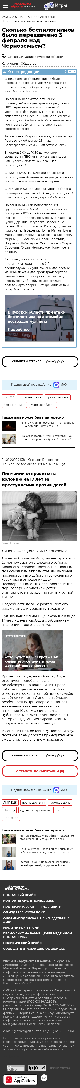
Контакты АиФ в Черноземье (28, 901)
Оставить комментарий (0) (40, 771)
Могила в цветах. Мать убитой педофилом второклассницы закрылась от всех (46, 837)
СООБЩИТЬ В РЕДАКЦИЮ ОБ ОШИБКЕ (34, 949)
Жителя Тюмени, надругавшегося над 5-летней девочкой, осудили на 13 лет (45, 863)
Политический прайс (22, 943)
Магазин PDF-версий (21, 927)
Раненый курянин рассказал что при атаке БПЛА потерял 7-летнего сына (46, 424)
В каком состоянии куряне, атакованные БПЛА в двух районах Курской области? (45, 437)
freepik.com (10, 543)
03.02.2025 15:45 (13, 17)
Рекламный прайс (19, 895)
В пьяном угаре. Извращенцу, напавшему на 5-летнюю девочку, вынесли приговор (46, 850)
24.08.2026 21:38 (13, 460)
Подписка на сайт (19, 906)
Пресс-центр (50, 906)
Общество (28, 63)
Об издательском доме (24, 912)
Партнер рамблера (60, 1068)
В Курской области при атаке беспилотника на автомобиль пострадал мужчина (37, 317)
